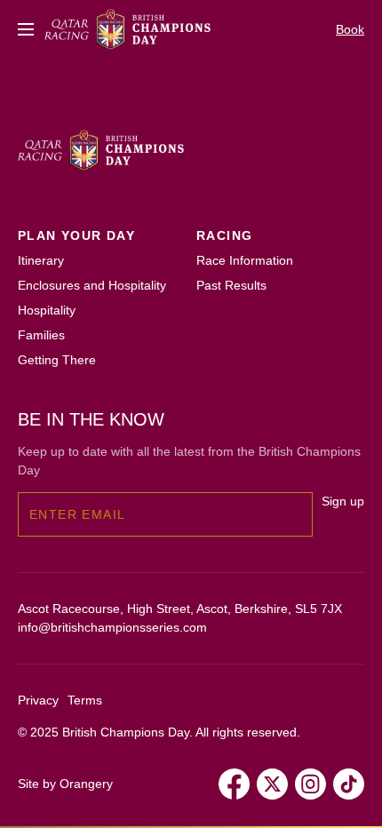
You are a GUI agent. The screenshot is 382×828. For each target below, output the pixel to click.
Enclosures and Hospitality (92, 285)
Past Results (231, 285)
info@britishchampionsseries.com (112, 627)
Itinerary (41, 260)
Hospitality (47, 310)
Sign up (343, 501)
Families (41, 335)
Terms (85, 700)
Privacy (38, 700)
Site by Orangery (65, 783)
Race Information (244, 260)
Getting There (57, 360)
